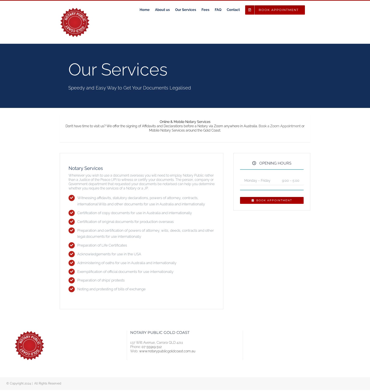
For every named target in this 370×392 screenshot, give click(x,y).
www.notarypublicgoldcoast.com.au (167, 351)
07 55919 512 (152, 347)
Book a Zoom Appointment (280, 126)
